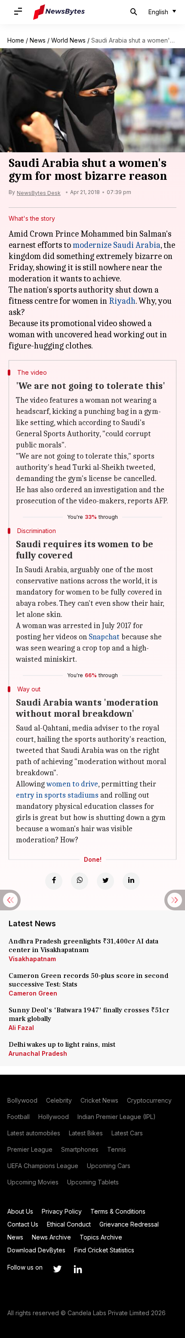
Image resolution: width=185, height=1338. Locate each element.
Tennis (116, 1149)
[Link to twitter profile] (57, 1269)
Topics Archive (101, 1237)
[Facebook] (53, 881)
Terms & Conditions (117, 1211)
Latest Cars (127, 1133)
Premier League (29, 1149)
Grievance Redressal (129, 1224)
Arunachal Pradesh (38, 1053)
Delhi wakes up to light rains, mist (62, 1044)
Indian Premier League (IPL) (116, 1116)
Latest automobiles (33, 1133)
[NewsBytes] (59, 12)
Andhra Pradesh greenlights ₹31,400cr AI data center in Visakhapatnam (83, 945)
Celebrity (59, 1100)
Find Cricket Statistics (104, 1250)
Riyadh (122, 301)
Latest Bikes (86, 1133)
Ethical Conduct (69, 1224)
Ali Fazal (21, 1027)
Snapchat (104, 636)
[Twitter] (105, 881)
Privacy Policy (62, 1211)
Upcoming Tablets (93, 1182)
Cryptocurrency (149, 1100)
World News (68, 40)
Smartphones (80, 1149)
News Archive (51, 1237)
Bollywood (22, 1100)
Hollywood (53, 1116)
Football (18, 1116)
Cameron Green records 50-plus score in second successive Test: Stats (88, 980)
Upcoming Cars (108, 1165)
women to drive (72, 784)
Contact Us (22, 1224)
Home (15, 40)
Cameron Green (33, 993)
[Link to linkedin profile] (78, 1269)
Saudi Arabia (136, 245)
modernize (92, 245)
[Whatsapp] (79, 881)
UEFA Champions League (42, 1165)
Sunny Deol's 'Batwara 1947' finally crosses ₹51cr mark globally (89, 1014)
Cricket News (99, 1100)
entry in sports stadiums (57, 795)
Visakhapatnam (32, 958)
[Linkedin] (131, 881)
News (38, 40)
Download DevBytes (36, 1250)
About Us (20, 1211)
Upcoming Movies (33, 1182)
